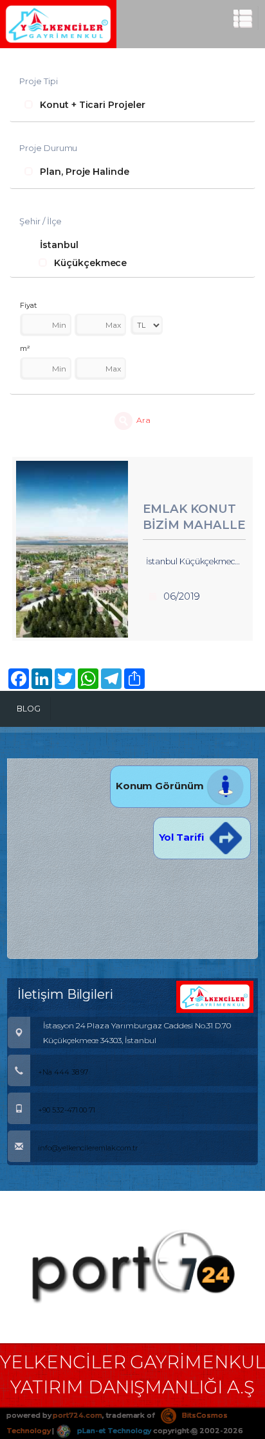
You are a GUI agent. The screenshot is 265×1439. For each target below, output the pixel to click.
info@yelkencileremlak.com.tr (88, 1147)
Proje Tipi (38, 81)
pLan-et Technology (113, 1430)
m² (25, 348)
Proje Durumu (48, 148)
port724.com (77, 1415)
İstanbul (59, 245)
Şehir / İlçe (40, 221)
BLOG (29, 708)
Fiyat (28, 305)
